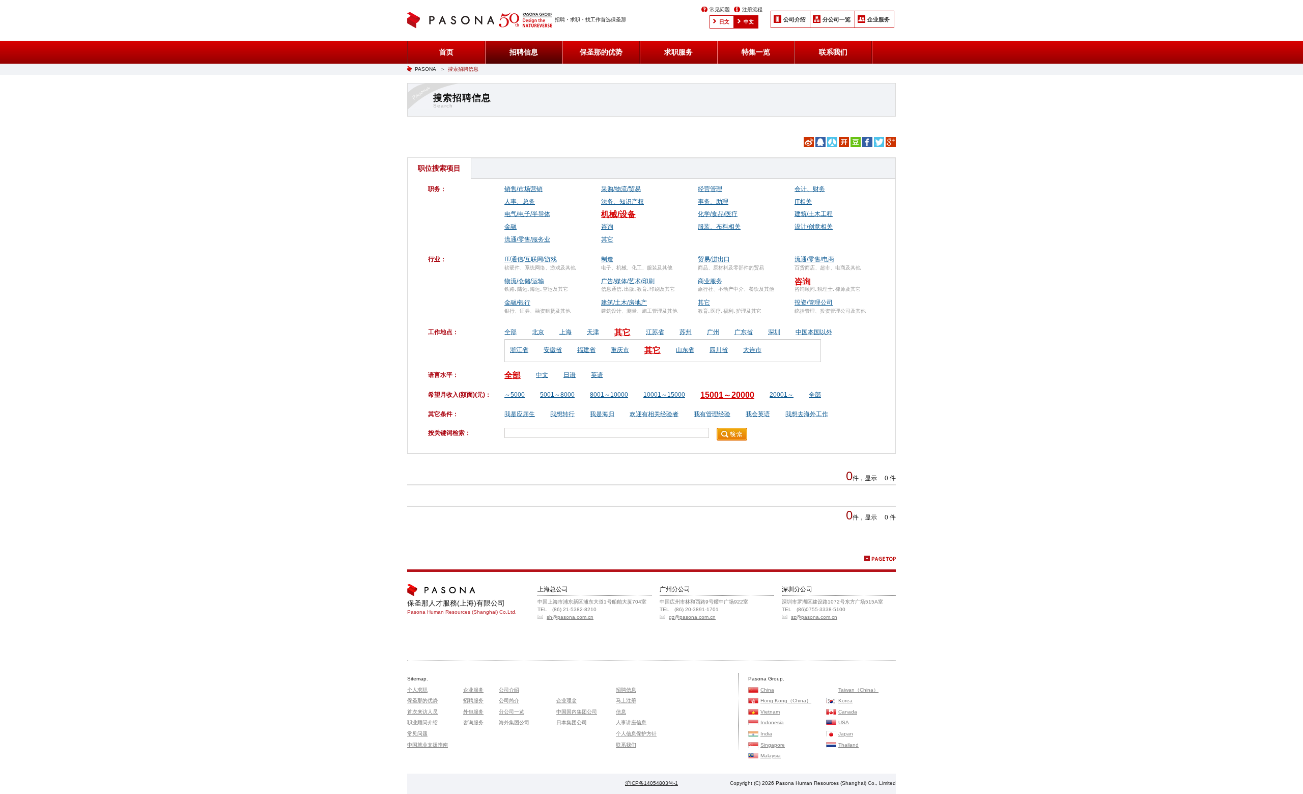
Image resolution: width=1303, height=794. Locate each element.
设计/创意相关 (814, 226)
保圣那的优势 (601, 52)
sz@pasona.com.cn (814, 617)
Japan (845, 733)
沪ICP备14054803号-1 (651, 783)
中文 (749, 21)
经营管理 (710, 189)
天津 (593, 332)
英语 (597, 374)
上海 (565, 332)
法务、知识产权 (622, 201)
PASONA (425, 69)
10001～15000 (664, 394)
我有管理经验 (712, 414)
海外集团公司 (514, 722)
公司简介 (509, 700)
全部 (510, 332)
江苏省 (655, 332)
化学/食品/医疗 (718, 213)
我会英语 (758, 414)
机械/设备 (618, 214)
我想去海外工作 (806, 414)
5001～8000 (557, 394)
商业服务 (710, 281)
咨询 (607, 226)
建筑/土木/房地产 (624, 302)
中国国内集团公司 (576, 712)
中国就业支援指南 (427, 745)
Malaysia (770, 755)
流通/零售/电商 (814, 259)
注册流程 (752, 9)
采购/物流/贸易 (621, 189)
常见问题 (720, 9)
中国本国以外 (814, 332)
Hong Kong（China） (785, 700)
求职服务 (678, 52)
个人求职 (417, 690)
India (766, 733)
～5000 (514, 394)
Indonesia (772, 722)
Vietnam (770, 712)
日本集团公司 (571, 722)
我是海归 (602, 414)
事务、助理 (713, 201)
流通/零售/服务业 (527, 239)
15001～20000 (727, 395)
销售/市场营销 (523, 189)
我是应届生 (519, 414)
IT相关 (803, 201)
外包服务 (473, 712)
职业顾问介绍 (422, 722)
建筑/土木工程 (814, 213)
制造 (607, 259)
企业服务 (878, 19)
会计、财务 (810, 189)
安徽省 (553, 349)
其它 (607, 239)
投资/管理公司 (814, 302)
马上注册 (626, 700)
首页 (446, 52)
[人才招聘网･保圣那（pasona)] (453, 21)
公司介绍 (794, 19)
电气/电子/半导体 (527, 213)
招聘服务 (473, 700)
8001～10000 (609, 394)
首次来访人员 (422, 712)
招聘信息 (523, 52)
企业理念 (566, 700)
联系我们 (833, 52)
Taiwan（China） (858, 690)
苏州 (685, 332)
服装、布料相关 (719, 226)
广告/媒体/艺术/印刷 (628, 281)
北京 (538, 332)
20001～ (782, 394)
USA (843, 722)
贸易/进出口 (714, 259)
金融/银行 (517, 302)
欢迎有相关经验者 (654, 414)
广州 (713, 332)
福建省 (586, 349)
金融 (510, 226)
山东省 (685, 349)
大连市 (752, 349)
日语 (569, 374)
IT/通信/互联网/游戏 (530, 259)
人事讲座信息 (631, 722)
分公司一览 (837, 19)
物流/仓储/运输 (524, 281)
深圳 (774, 332)
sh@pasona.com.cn (570, 617)
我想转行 (562, 414)
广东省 (743, 332)
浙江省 (519, 349)
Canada (847, 712)
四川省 (719, 349)
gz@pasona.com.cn (692, 617)
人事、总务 (519, 201)
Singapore (772, 745)
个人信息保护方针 (636, 733)
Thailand (848, 745)
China (767, 690)
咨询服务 (473, 722)
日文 (724, 21)
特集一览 (756, 52)
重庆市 (620, 349)
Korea (845, 700)
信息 (621, 712)
